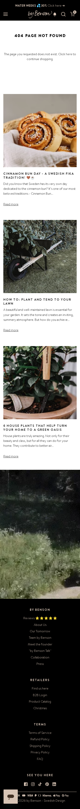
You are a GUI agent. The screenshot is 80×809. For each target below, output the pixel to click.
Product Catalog (40, 701)
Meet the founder (40, 644)
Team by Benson (40, 637)
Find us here (40, 688)
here (69, 54)
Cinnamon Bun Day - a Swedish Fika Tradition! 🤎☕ (38, 175)
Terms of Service (40, 733)
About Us (40, 625)
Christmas (40, 708)
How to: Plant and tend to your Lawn (37, 301)
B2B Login (40, 695)
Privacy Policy (40, 752)
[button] (55, 14)
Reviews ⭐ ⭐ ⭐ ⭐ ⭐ (40, 618)
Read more (10, 204)
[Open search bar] (63, 14)
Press (40, 664)
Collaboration (40, 657)
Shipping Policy (40, 746)
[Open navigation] (5, 14)
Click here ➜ (56, 5)
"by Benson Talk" (40, 650)
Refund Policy (40, 739)
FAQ (40, 759)
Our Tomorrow (40, 631)
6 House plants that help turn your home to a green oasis (35, 427)
